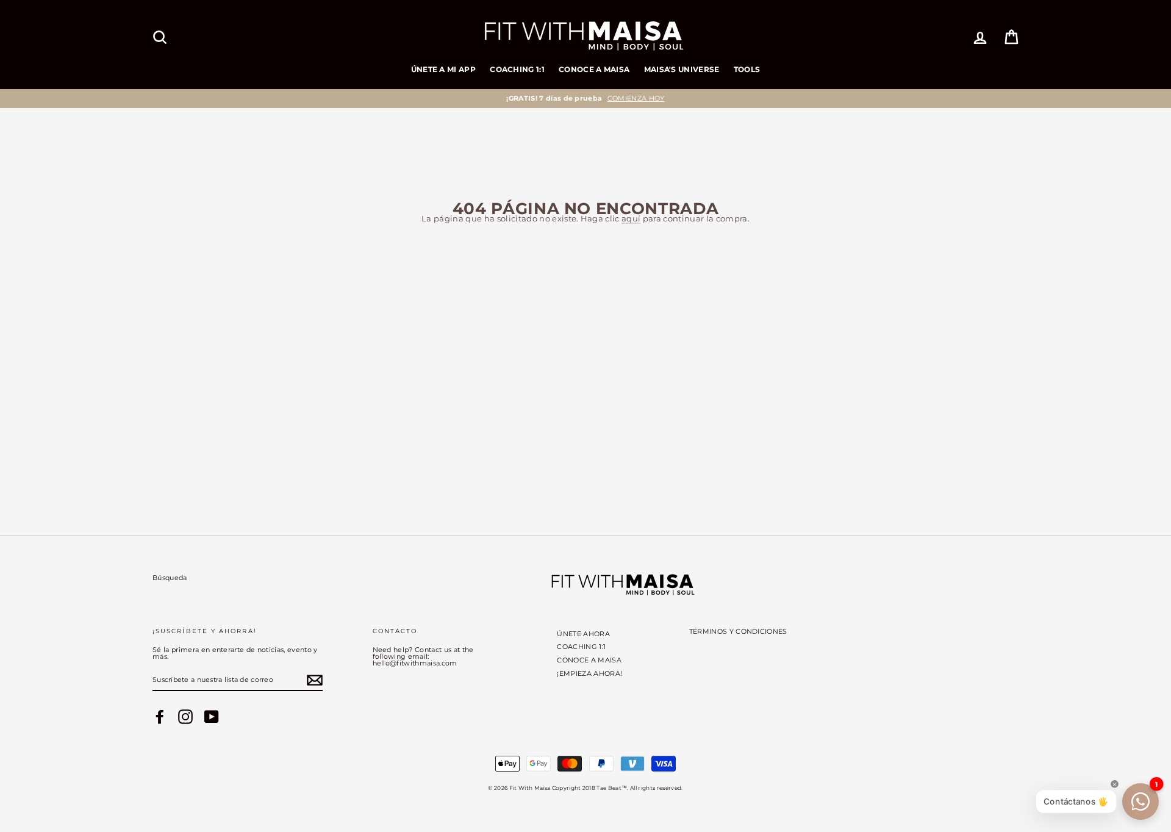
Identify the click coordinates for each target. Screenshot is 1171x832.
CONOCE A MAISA (594, 69)
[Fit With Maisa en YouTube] (211, 716)
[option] (585, 98)
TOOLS (747, 69)
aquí (630, 219)
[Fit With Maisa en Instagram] (185, 716)
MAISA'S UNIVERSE (682, 69)
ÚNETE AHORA (583, 633)
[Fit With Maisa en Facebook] (159, 716)
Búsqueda (169, 577)
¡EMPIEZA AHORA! (589, 673)
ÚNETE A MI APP (443, 69)
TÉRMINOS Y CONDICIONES (738, 631)
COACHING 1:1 (517, 69)
